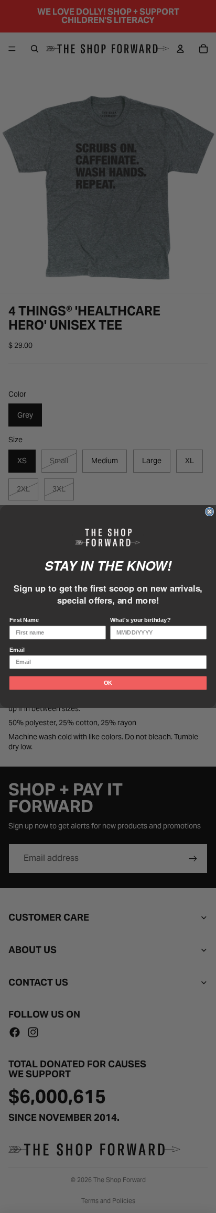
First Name (24, 620)
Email (17, 650)
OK (108, 683)
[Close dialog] (209, 512)
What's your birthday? (140, 620)
